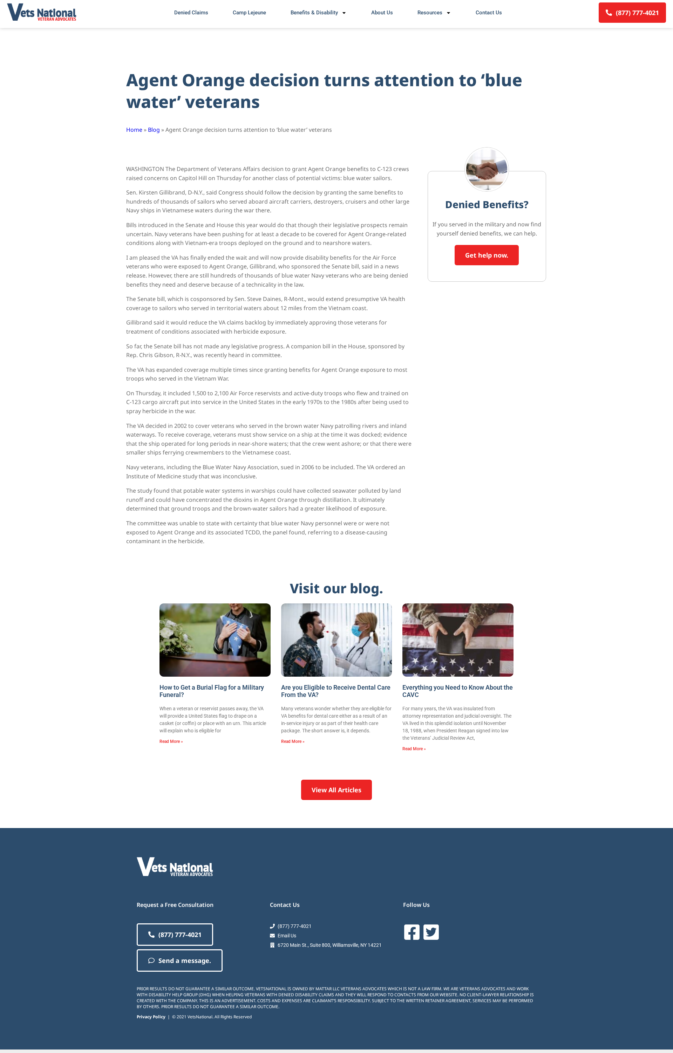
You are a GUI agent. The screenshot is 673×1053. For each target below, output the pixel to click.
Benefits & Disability (314, 12)
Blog (154, 130)
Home (134, 130)
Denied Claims (191, 12)
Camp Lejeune (249, 12)
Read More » (171, 741)
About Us (382, 12)
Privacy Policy (151, 1017)
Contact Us (489, 12)
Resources (429, 12)
